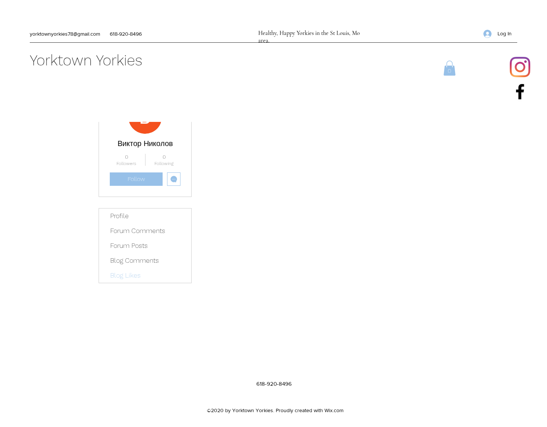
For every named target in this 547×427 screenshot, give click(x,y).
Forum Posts (129, 245)
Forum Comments (137, 230)
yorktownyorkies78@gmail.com (65, 34)
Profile (119, 216)
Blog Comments (134, 260)
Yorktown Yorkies (86, 60)
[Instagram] (520, 67)
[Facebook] (520, 91)
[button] (449, 68)
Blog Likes (125, 275)
